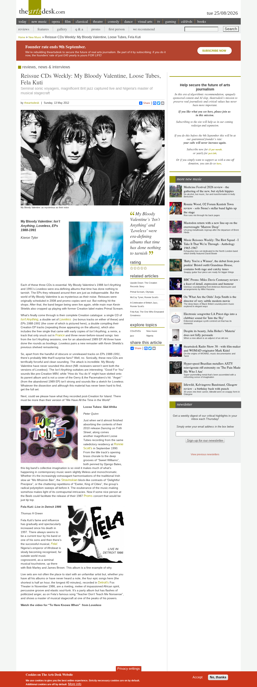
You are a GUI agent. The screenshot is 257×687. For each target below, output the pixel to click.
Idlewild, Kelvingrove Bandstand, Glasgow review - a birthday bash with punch (210, 386)
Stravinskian (69, 480)
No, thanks (218, 677)
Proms (88, 495)
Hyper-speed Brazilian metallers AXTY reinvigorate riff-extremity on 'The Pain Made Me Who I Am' (212, 367)
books (201, 21)
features (43, 29)
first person (117, 29)
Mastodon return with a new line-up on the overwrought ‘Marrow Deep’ (210, 225)
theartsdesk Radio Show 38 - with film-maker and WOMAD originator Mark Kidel (212, 348)
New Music (35, 37)
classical (82, 21)
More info (74, 684)
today (23, 21)
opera (56, 21)
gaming (170, 21)
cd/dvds (186, 21)
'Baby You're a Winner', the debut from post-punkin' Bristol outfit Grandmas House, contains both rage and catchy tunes (212, 265)
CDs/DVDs (135, 331)
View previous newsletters (205, 454)
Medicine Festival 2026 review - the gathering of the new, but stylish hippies (209, 189)
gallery (62, 29)
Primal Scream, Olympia (142, 292)
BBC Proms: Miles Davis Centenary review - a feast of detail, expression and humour (212, 282)
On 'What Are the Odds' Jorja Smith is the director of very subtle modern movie (210, 299)
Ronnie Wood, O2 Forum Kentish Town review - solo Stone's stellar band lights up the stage (210, 208)
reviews (23, 29)
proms (95, 29)
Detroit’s (103, 582)
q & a (79, 29)
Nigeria (149, 335)
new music (39, 21)
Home (21, 37)
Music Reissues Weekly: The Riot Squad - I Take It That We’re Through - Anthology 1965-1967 (211, 244)
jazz (132, 335)
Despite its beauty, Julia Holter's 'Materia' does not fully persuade (209, 333)
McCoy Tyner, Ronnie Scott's (144, 297)
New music (151, 331)
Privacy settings (128, 668)
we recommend (144, 29)
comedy (113, 21)
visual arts (145, 21)
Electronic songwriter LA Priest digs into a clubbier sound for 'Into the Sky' (210, 316)
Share (146, 103)
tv (158, 21)
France (60, 335)
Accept (197, 677)
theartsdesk (31, 102)
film (68, 21)
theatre (98, 21)
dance (128, 21)
